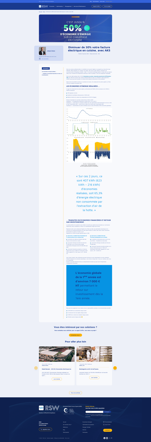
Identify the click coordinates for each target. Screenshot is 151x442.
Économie (51, 6)
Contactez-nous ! (75, 335)
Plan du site (67, 438)
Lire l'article (57, 379)
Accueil (64, 421)
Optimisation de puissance (88, 424)
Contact (107, 430)
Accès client (107, 424)
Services (84, 429)
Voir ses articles (45, 58)
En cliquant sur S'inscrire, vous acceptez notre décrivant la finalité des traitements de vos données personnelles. (98, 415)
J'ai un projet (107, 6)
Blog (91, 1)
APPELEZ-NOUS (109, 1)
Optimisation (59, 6)
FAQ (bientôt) (66, 432)
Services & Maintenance (80, 6)
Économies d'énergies (87, 421)
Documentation (108, 421)
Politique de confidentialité (59, 438)
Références (65, 427)
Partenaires (85, 432)
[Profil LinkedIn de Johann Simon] (40, 59)
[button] (36, 368)
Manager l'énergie (86, 427)
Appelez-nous (46, 429)
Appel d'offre (96, 6)
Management (68, 6)
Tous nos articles (75, 392)
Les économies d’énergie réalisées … (49, 71)
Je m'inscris (106, 411)
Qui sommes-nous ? (67, 424)
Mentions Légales (50, 438)
